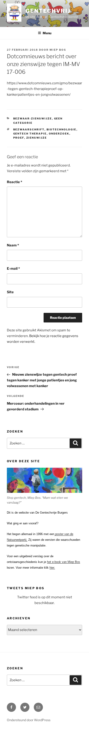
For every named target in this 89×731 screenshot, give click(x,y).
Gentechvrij (48, 11)
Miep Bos (58, 49)
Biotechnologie (61, 129)
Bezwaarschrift (28, 129)
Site (10, 292)
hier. (52, 567)
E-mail (13, 269)
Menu (47, 33)
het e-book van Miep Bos (63, 562)
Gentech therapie (30, 133)
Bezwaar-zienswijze (32, 118)
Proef (18, 137)
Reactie (14, 182)
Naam (13, 245)
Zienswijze (36, 137)
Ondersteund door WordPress (28, 720)
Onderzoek (59, 133)
